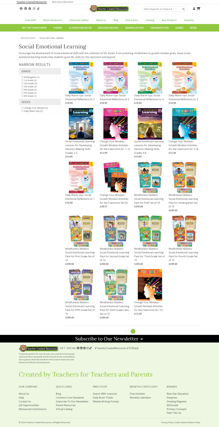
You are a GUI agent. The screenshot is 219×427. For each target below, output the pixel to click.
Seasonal (189, 20)
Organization (159, 27)
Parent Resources (52, 20)
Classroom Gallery (79, 20)
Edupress (172, 397)
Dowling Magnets (177, 401)
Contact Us (25, 401)
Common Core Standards (70, 397)
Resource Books (108, 27)
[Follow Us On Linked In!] (25, 8)
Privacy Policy (167, 422)
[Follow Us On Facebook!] (21, 8)
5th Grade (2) (30, 92)
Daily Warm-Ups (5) (33, 111)
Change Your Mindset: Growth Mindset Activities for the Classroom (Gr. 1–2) (115, 145)
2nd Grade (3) (30, 83)
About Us (101, 20)
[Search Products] (182, 9)
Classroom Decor (80, 27)
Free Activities (137, 393)
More (193, 27)
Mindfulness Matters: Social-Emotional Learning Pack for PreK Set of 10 (149, 198)
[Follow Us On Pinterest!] (29, 8)
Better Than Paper (34, 27)
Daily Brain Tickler (103, 397)
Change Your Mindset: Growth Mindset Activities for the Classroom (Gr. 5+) (148, 306)
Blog (116, 20)
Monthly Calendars (140, 397)
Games (179, 27)
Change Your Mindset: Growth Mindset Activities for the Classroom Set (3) (114, 198)
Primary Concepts (177, 409)
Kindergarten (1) (31, 77)
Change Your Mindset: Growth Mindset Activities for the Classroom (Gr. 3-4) (183, 145)
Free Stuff (30, 20)
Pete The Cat (174, 412)
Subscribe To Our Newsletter (72, 401)
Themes (57, 27)
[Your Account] (193, 8)
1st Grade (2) (29, 80)
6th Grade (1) (30, 96)
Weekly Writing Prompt (106, 401)
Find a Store (132, 20)
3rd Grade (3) (30, 86)
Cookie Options (181, 422)
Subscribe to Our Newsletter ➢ (109, 339)
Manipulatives (134, 27)
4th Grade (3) (30, 89)
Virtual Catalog (64, 409)
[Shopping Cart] (198, 8)
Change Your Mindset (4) (35, 107)
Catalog (150, 20)
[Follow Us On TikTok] (38, 8)
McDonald (172, 405)
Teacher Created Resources (32, 1)
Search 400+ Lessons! (105, 393)
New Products (169, 20)
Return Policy (194, 422)
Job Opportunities (29, 405)
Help (21, 397)
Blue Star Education (62, 1)
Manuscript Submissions (32, 409)
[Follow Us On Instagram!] (34, 8)
